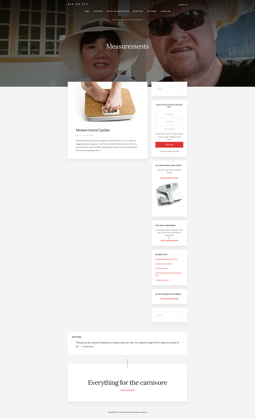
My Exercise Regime (161, 268)
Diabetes (173, 137)
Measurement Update (93, 130)
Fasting (165, 137)
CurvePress (143, 412)
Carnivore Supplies (127, 390)
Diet (160, 137)
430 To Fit (78, 4)
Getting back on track (162, 280)
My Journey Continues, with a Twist (166, 259)
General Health (178, 134)
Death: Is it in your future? (163, 264)
